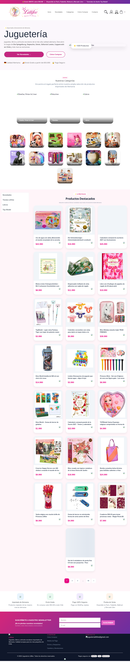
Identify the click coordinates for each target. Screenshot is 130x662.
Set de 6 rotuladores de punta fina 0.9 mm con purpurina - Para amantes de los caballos (80, 563)
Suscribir (108, 623)
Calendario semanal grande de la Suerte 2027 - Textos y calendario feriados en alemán (79, 424)
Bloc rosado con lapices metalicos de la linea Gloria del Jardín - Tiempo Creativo (80, 470)
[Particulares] (111, 12)
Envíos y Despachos (53, 644)
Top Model (7, 210)
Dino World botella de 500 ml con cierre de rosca (47, 377)
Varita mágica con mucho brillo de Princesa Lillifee (48, 515)
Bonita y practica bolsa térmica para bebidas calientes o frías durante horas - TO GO (111, 470)
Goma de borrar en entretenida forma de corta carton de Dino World (79, 516)
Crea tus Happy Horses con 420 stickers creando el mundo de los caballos (47, 470)
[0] (122, 12)
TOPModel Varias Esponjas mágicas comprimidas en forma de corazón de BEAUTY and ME (112, 424)
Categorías (70, 12)
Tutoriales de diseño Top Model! (97, 2)
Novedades (59, 12)
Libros (5, 205)
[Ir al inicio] (23, 12)
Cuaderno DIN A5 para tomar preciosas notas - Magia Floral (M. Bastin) (112, 516)
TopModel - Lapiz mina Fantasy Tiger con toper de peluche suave (47, 331)
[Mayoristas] (117, 12)
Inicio (49, 12)
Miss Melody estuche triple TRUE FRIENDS (112, 331)
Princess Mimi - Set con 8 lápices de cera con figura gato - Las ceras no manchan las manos (112, 378)
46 (88, 580)
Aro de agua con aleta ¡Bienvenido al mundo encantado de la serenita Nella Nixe (48, 240)
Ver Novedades (24, 54)
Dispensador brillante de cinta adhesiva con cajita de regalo (78, 285)
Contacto (95, 12)
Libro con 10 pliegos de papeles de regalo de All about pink (112, 285)
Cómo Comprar (83, 12)
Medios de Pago (52, 641)
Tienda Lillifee (8, 200)
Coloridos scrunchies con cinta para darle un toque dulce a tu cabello (79, 332)
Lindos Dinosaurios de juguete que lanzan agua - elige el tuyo (80, 377)
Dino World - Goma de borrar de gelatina (47, 423)
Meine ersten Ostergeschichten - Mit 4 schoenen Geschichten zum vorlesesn (47, 286)
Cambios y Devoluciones (55, 648)
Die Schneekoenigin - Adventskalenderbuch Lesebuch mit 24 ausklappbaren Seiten (79, 240)
